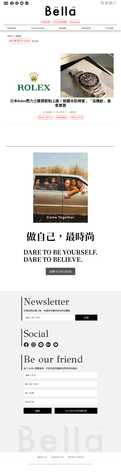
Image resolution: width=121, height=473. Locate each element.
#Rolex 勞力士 (45, 117)
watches (73, 112)
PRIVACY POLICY (76, 457)
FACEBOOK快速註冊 (76, 410)
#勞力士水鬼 (77, 117)
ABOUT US (42, 457)
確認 (37, 410)
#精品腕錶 (61, 117)
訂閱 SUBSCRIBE (60, 271)
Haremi (49, 112)
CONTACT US (57, 457)
